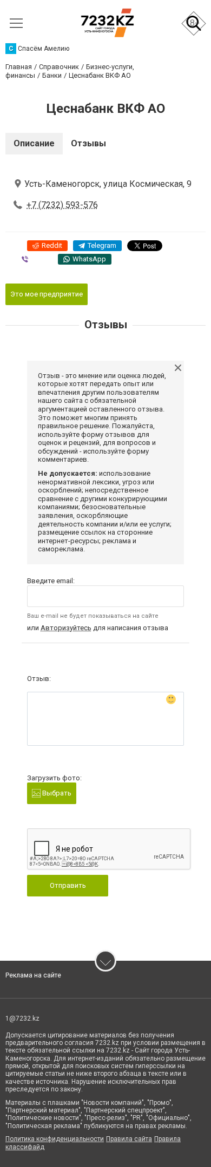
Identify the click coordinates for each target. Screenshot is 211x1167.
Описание (34, 143)
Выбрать (56, 793)
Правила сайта (129, 1139)
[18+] (107, 23)
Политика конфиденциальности (54, 1139)
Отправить (68, 885)
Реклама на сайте (33, 975)
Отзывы (88, 143)
